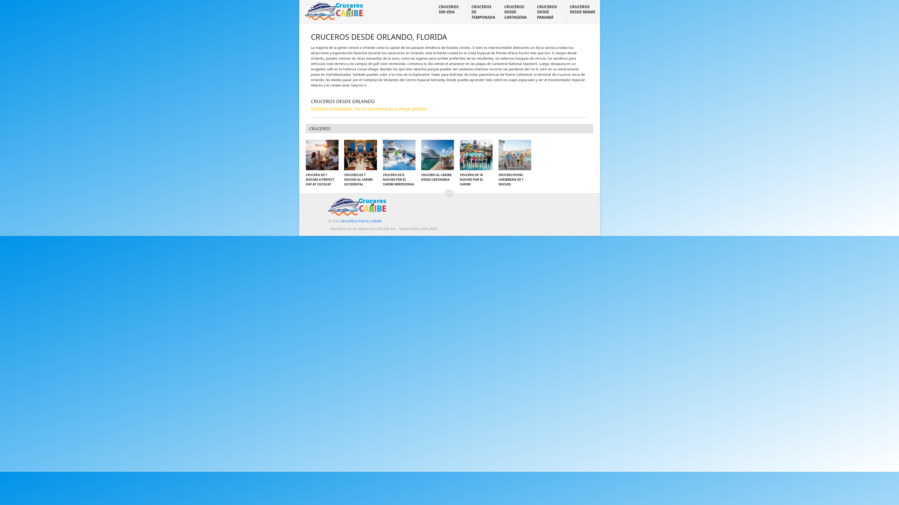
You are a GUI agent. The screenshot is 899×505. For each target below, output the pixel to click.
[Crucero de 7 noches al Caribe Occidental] (360, 155)
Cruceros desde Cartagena (515, 12)
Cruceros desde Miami (582, 9)
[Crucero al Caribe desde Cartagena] (437, 155)
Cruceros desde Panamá (547, 12)
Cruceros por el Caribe (361, 221)
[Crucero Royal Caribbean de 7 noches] (514, 155)
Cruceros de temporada (483, 12)
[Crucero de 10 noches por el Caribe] (476, 155)
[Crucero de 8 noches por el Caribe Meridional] (399, 155)
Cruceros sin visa (449, 9)
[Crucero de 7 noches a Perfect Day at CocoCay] (322, 155)
